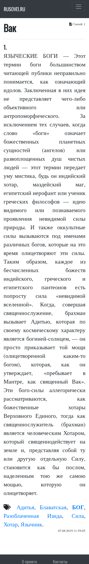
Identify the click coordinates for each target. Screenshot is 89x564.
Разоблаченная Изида (33, 515)
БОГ (78, 507)
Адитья (25, 507)
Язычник (31, 524)
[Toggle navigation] (78, 6)
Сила (78, 515)
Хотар (11, 524)
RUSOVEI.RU (14, 9)
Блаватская (53, 507)
